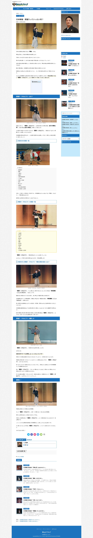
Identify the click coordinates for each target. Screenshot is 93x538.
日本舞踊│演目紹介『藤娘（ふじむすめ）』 (70, 122)
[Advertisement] (70, 46)
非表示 (39, 81)
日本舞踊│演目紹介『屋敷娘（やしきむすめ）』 (34, 511)
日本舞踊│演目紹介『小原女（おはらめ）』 (29, 521)
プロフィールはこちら (66, 35)
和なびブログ (46, 532)
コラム (18, 456)
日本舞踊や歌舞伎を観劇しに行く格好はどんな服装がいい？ (73, 106)
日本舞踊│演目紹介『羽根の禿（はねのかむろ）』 (34, 467)
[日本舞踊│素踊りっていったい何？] (38, 434)
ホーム (18, 8)
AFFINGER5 (58, 536)
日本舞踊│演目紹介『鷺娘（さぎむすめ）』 (33, 478)
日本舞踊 (38, 8)
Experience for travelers (58, 8)
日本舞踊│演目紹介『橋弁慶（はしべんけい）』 (30, 519)
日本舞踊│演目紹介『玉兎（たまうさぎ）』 (33, 500)
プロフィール (48, 8)
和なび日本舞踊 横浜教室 (28, 8)
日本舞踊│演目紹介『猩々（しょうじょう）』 (72, 95)
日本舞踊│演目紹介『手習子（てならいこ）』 (33, 489)
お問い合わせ (68, 8)
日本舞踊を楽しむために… (46, 534)
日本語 (64, 57)
